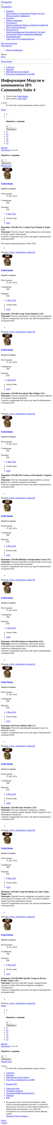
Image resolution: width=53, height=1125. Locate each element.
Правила (10, 11)
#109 (8, 887)
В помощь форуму (26, 39)
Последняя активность (16, 27)
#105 (8, 555)
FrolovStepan (22, 96)
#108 (8, 803)
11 (7, 136)
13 (7, 141)
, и (22, 252)
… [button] (7, 116)
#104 (8, 471)
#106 (8, 637)
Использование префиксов (18, 16)
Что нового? (11, 23)
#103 (8, 389)
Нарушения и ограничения (18, 13)
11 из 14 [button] (14, 150)
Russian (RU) (11, 1084)
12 (7, 139)
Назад (3, 110)
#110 (8, 974)
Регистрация (6, 61)
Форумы (10, 18)
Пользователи (12, 30)
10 (7, 134)
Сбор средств (12, 39)
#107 (8, 721)
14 (7, 143)
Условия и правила (14, 1091)
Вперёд (4, 148)
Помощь (10, 1095)
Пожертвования (13, 37)
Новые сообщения (14, 20)
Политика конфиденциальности (20, 1093)
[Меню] (2, 5)
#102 (8, 309)
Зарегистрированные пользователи (21, 32)
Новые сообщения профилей (35, 25)
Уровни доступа (37, 13)
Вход (3, 57)
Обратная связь (13, 1088)
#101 (8, 223)
